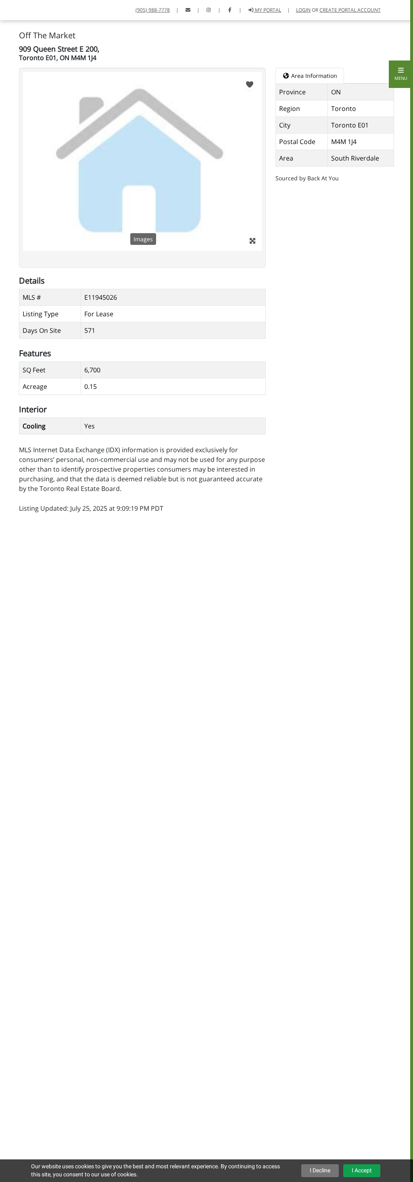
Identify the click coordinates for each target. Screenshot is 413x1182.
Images (143, 239)
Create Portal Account (350, 9)
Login (303, 9)
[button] (401, 74)
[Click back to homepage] (15, 9)
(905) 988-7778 (153, 9)
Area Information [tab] (313, 75)
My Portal (267, 9)
